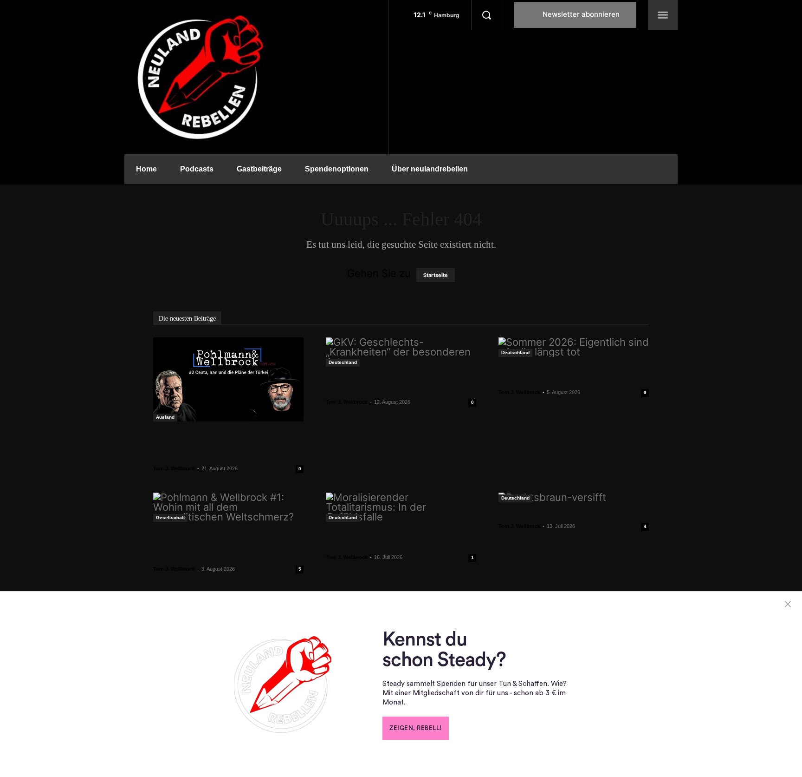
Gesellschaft (170, 517)
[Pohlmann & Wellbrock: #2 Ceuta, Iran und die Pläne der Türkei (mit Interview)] (228, 379)
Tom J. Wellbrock (174, 468)
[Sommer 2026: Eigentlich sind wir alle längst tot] (573, 347)
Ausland (165, 417)
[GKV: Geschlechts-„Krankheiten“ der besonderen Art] (401, 352)
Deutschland (343, 362)
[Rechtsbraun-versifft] (573, 497)
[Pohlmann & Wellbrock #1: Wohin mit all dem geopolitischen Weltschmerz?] (228, 507)
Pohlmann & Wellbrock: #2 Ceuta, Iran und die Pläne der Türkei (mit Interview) (221, 445)
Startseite (435, 275)
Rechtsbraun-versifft (538, 514)
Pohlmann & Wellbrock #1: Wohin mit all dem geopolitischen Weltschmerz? (222, 545)
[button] (486, 15)
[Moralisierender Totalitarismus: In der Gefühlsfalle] (401, 507)
